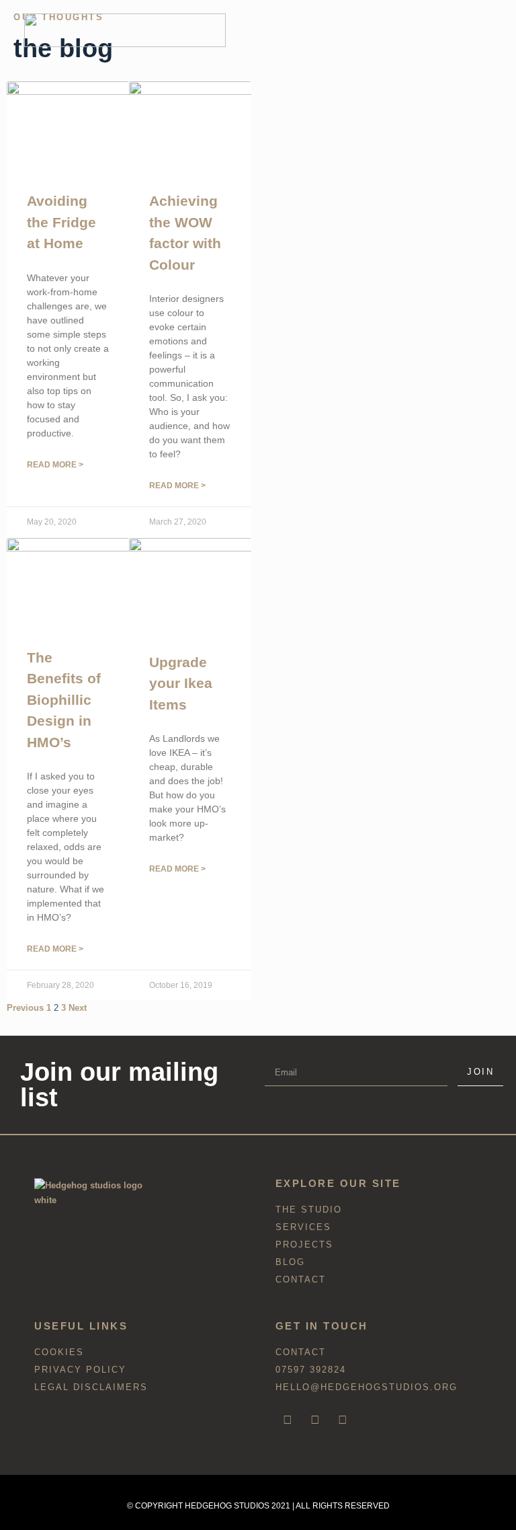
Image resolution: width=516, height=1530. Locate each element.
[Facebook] (287, 1420)
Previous (25, 1008)
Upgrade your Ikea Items (180, 683)
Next (78, 1008)
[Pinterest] (343, 1420)
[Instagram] (315, 1420)
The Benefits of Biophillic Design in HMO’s (64, 700)
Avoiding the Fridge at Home (61, 222)
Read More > (55, 464)
